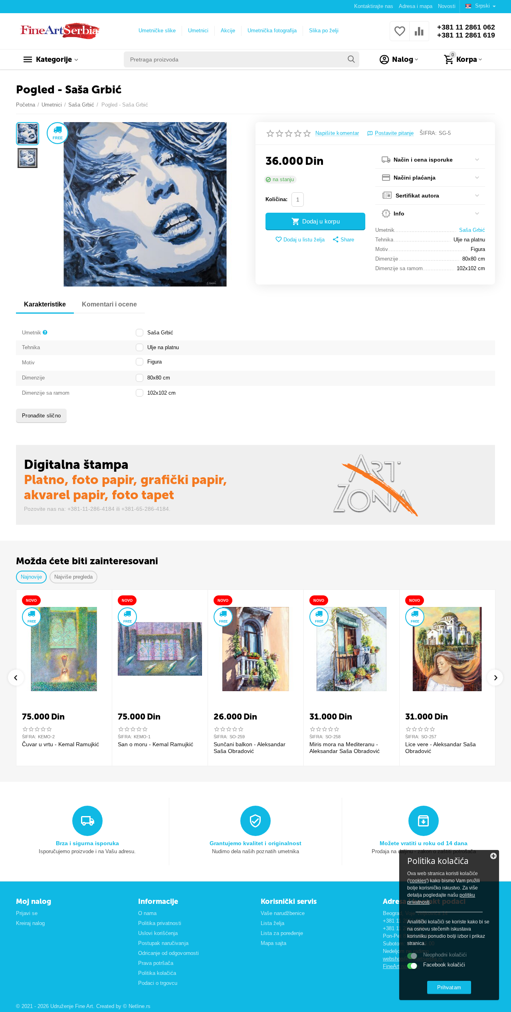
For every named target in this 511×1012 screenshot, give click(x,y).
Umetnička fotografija (272, 31)
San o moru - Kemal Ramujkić (155, 744)
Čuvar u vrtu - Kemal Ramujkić (60, 744)
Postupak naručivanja (163, 943)
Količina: (276, 199)
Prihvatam (449, 987)
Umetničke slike (157, 31)
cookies (418, 881)
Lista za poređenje (282, 933)
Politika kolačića (157, 973)
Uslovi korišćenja (158, 933)
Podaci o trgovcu (157, 983)
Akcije (228, 31)
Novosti (447, 6)
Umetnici (198, 31)
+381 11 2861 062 (466, 27)
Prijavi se (27, 913)
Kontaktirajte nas (373, 6)
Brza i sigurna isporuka (87, 843)
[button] (343, 239)
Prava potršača (155, 963)
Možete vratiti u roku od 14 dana (423, 843)
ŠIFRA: (428, 133)
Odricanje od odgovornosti (168, 953)
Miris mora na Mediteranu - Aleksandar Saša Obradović (344, 747)
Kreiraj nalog (30, 923)
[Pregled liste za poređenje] (419, 36)
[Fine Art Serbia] (58, 31)
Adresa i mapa (415, 6)
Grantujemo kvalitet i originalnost (255, 843)
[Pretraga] (351, 59)
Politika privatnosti (159, 923)
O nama (147, 913)
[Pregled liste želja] (399, 36)
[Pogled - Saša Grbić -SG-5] (145, 204)
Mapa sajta (273, 943)
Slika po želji (324, 31)
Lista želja (272, 923)
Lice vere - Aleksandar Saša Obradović (440, 747)
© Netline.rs (137, 1006)
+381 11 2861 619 (466, 35)
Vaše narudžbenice (283, 913)
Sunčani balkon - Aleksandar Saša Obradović (249, 747)
